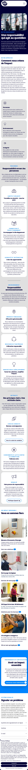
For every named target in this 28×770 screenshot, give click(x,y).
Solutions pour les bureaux (9, 612)
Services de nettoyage (8, 580)
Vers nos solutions (7, 549)
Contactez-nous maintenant (15, 682)
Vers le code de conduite (14, 440)
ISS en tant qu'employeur (9, 645)
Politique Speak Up (14, 500)
